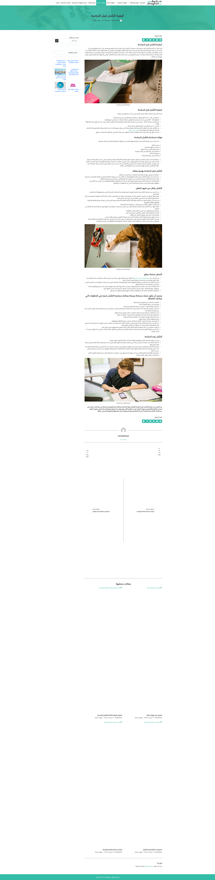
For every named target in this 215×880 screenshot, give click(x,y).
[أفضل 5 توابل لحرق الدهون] (72, 85)
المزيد (57, 3)
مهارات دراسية (101, 3)
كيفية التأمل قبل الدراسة (142, 278)
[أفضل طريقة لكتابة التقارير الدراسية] (103, 650)
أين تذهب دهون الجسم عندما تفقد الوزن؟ (61, 77)
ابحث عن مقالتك (73, 37)
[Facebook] (160, 40)
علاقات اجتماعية (66, 3)
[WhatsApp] (143, 40)
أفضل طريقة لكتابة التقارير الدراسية (109, 715)
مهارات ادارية (111, 3)
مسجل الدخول (149, 866)
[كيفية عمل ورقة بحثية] (143, 650)
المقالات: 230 (123, 439)
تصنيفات (75, 49)
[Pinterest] (153, 40)
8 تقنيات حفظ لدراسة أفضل (152, 849)
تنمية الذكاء (91, 3)
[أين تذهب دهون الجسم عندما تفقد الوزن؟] (60, 71)
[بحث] (56, 40)
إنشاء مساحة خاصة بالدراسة (112, 849)
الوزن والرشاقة (134, 3)
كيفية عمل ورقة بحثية (154, 715)
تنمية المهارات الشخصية (79, 3)
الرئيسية (142, 3)
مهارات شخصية (122, 3)
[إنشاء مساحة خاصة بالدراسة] (103, 784)
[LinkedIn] (150, 40)
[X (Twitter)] (157, 40)
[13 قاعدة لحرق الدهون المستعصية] (60, 85)
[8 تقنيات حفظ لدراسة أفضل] (143, 784)
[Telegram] (147, 40)
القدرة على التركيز (134, 130)
